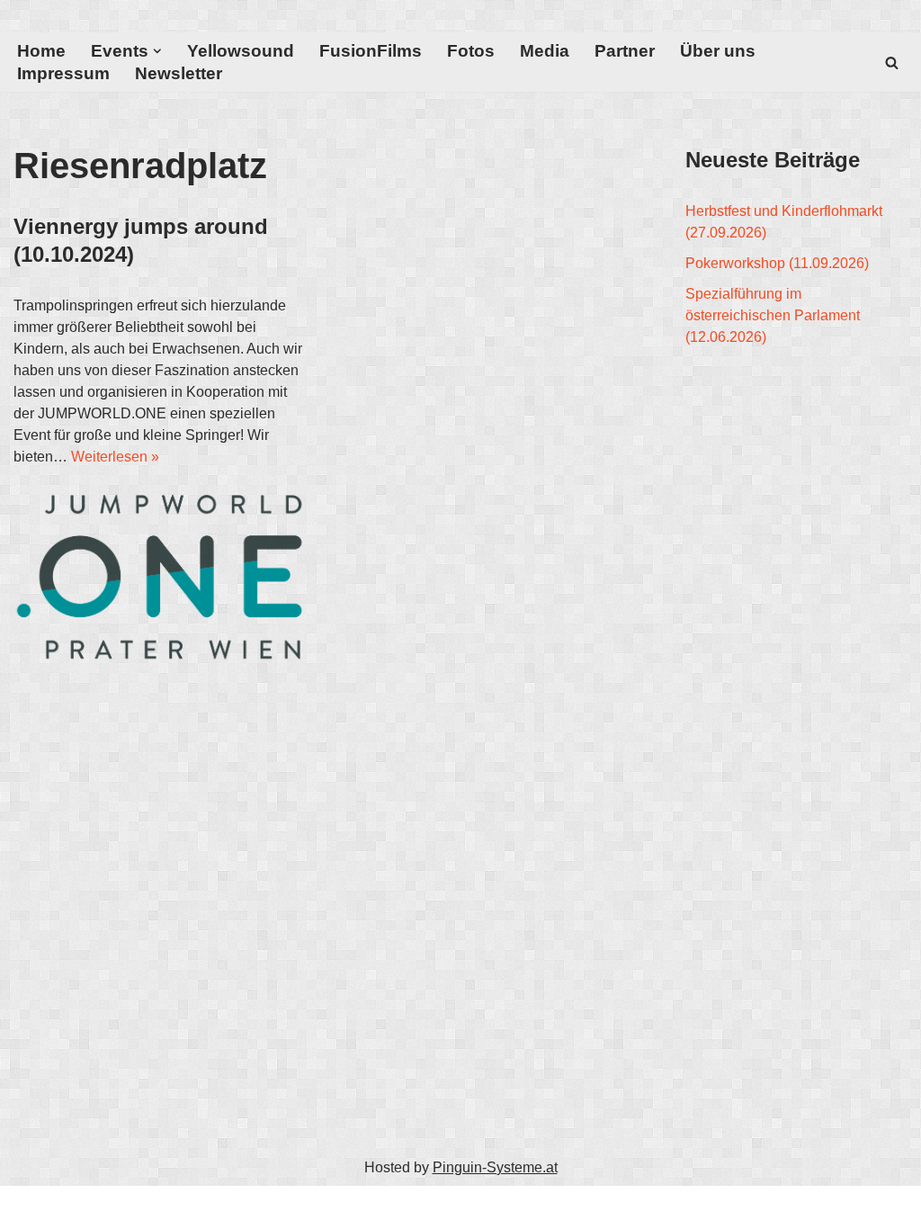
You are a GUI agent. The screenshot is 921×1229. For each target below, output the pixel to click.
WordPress (193, 1207)
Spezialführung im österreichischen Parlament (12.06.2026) (772, 315)
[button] (157, 51)
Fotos (471, 50)
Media (544, 50)
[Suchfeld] (892, 62)
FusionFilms (370, 50)
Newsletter (178, 73)
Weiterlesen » (115, 456)
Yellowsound (240, 50)
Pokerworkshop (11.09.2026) (777, 263)
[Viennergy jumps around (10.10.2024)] (160, 576)
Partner (625, 50)
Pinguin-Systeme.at (495, 1167)
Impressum (63, 73)
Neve (30, 1207)
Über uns (718, 50)
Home (41, 50)
